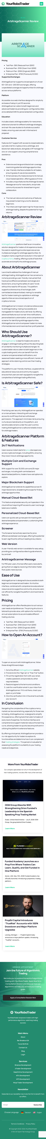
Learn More (10, 828)
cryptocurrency (8, 258)
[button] (41, 4)
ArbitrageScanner (9, 244)
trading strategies (13, 742)
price (28, 450)
